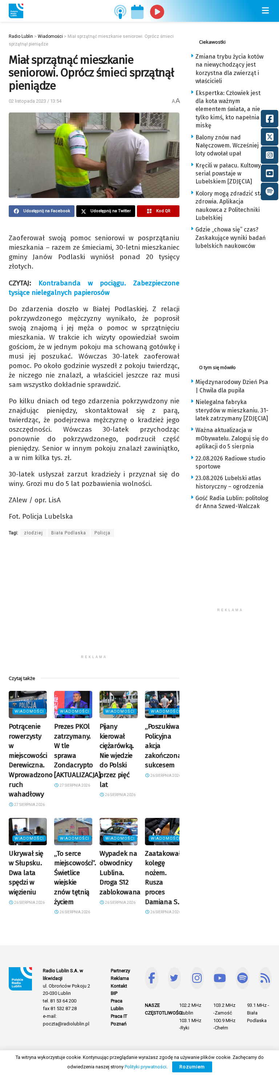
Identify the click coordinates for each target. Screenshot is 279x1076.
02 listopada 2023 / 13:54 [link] (35, 101)
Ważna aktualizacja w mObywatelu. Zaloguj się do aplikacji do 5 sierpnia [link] (231, 438)
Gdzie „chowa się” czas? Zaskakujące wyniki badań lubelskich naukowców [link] (230, 237)
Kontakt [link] (119, 986)
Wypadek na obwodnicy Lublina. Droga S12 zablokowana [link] (120, 872)
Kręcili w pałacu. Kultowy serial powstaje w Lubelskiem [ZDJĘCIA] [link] (228, 173)
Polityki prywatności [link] (145, 1066)
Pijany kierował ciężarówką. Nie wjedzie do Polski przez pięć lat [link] (117, 755)
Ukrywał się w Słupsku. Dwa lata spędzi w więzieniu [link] (26, 872)
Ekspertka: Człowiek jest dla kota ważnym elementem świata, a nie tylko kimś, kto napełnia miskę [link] (227, 109)
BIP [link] (114, 993)
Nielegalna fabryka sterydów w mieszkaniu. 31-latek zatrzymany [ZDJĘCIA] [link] (231, 410)
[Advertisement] (94, 600)
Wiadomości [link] (29, 711)
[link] (16, 11)
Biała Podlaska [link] (68, 532)
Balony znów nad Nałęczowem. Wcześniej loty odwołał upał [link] (227, 145)
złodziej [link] (33, 532)
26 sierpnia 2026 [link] (120, 795)
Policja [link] (102, 532)
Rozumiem (192, 1066)
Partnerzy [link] (120, 970)
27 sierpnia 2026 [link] (29, 805)
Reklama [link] (120, 978)
